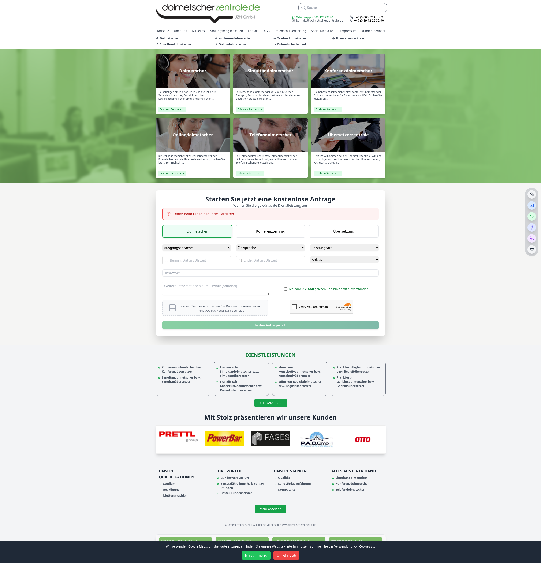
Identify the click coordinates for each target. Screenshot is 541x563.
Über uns (180, 31)
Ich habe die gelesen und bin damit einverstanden (328, 289)
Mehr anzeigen (270, 509)
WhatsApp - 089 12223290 (314, 17)
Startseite (162, 31)
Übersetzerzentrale (350, 38)
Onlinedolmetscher (232, 44)
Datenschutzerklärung (290, 31)
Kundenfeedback (373, 31)
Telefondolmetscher (291, 38)
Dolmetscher (169, 38)
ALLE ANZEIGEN (271, 403)
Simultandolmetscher (175, 44)
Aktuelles (198, 31)
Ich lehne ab (286, 555)
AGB (267, 31)
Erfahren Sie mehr (170, 109)
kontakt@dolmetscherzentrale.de (319, 20)
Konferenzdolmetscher (235, 38)
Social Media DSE (323, 31)
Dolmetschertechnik (292, 44)
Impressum (348, 31)
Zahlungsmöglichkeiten (226, 31)
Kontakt (253, 31)
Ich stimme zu (256, 555)
